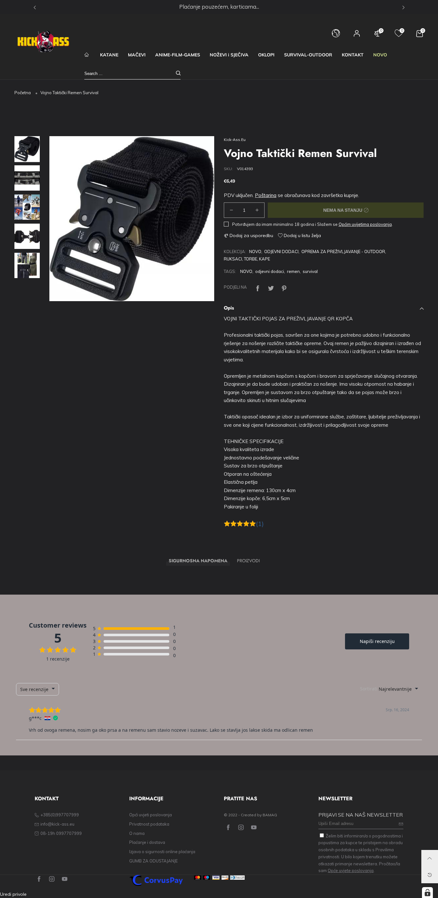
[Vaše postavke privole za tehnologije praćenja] (427, 892)
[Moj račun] (356, 36)
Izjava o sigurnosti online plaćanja (162, 851)
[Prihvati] (178, 73)
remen (293, 271)
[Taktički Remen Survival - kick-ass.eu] (132, 218)
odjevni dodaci (269, 271)
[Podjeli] (258, 287)
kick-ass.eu (235, 139)
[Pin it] (284, 287)
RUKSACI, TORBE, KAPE (247, 258)
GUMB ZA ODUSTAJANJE (153, 860)
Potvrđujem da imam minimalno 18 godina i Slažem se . (312, 224)
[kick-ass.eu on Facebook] (228, 827)
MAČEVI (137, 55)
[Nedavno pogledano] (429, 875)
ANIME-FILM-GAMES (177, 55)
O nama (137, 833)
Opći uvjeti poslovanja (150, 814)
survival (310, 271)
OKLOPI (266, 55)
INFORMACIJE (146, 798)
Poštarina (265, 195)
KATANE (109, 55)
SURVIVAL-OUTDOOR (308, 55)
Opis (229, 307)
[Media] (201, 288)
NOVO (380, 55)
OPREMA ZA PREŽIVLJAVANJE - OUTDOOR (343, 251)
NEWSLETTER (335, 798)
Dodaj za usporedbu (250, 235)
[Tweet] (271, 287)
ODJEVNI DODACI (281, 251)
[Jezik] (335, 36)
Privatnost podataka (149, 824)
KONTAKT (353, 55)
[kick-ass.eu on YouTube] (253, 827)
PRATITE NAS (240, 798)
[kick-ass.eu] (43, 41)
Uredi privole (13, 894)
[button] (64, 219)
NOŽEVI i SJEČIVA (229, 55)
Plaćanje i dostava (147, 842)
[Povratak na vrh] (429, 858)
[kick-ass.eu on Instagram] (241, 827)
